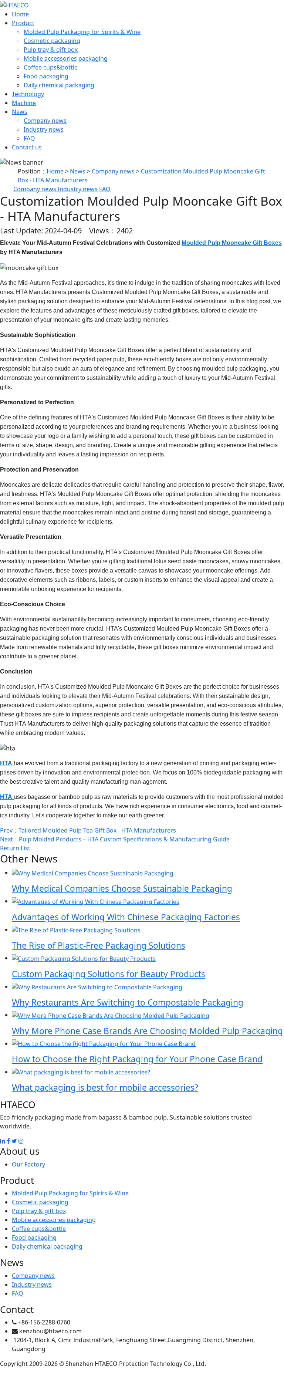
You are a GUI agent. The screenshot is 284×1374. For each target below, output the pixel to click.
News (19, 112)
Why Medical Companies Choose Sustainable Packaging (122, 888)
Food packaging (46, 76)
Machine (24, 103)
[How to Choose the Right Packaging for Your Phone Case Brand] (104, 1043)
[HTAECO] (14, 4)
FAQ (29, 138)
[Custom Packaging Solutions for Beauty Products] (84, 958)
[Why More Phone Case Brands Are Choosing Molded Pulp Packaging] (110, 1015)
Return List (15, 848)
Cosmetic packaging (52, 41)
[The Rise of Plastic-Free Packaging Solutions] (76, 929)
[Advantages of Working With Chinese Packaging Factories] (95, 901)
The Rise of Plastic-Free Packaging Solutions (98, 945)
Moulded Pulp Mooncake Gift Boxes (232, 243)
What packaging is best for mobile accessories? (105, 1087)
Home (20, 14)
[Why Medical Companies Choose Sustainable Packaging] (92, 872)
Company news (45, 121)
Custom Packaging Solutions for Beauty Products (108, 974)
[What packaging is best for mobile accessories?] (81, 1072)
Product (23, 23)
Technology (28, 94)
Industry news (44, 129)
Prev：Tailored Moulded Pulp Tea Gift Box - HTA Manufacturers (88, 830)
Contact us (27, 147)
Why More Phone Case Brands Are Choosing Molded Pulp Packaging (147, 1031)
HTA (7, 763)
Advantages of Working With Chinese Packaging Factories (126, 917)
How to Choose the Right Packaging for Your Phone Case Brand (137, 1059)
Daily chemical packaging (59, 85)
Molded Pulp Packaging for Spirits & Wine (82, 32)
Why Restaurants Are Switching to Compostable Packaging (127, 1002)
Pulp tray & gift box (51, 49)
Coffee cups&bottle (51, 67)
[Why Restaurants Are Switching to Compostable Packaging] (97, 986)
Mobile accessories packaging (66, 58)
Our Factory (28, 1164)
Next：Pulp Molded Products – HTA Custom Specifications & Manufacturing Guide (115, 839)
